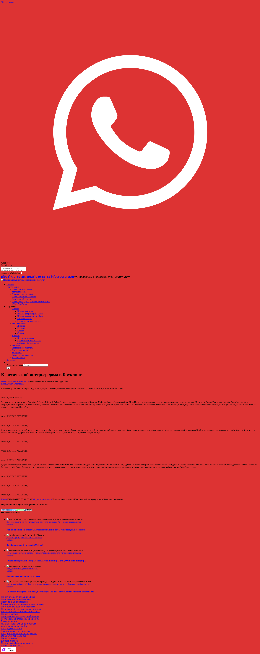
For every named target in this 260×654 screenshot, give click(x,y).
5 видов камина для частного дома (22, 568)
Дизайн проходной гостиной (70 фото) (24, 537)
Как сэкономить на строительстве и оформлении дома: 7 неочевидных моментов (43, 522)
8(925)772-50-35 (13, 276)
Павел (4, 499)
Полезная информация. (25, 633)
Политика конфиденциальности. (17, 643)
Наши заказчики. (9, 638)
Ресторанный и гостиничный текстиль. (20, 611)
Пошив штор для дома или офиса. (18, 597)
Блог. (3, 633)
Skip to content (7, 2)
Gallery (9, 524)
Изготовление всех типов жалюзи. (18, 607)
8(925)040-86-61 (38, 276)
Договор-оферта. (9, 641)
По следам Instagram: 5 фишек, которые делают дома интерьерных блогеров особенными (47, 584)
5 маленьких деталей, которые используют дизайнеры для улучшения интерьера (43, 553)
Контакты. (18, 646)
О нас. (4, 636)
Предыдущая (7, 384)
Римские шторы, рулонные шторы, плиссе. (22, 604)
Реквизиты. (6, 646)
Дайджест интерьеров (42, 499)
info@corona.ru (62, 276)
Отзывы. (12, 636)
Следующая (19, 384)
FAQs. (10, 633)
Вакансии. (22, 636)
